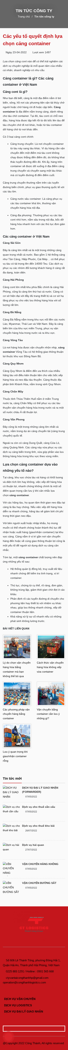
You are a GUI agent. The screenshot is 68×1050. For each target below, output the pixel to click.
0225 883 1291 (15, 971)
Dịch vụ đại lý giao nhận (23, 1011)
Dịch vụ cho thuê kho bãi (38, 825)
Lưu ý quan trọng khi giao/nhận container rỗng (15, 756)
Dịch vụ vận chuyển (19, 998)
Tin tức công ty (44, 16)
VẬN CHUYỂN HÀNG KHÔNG (40, 864)
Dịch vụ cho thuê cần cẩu (38, 806)
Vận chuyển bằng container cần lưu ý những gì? (48, 714)
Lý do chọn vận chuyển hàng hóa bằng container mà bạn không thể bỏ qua (17, 669)
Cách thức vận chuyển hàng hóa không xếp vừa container (50, 667)
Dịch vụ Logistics (17, 1005)
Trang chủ (24, 16)
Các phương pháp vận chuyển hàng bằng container (16, 714)
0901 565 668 (45, 971)
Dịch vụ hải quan (33, 844)
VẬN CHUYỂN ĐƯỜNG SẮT (39, 882)
